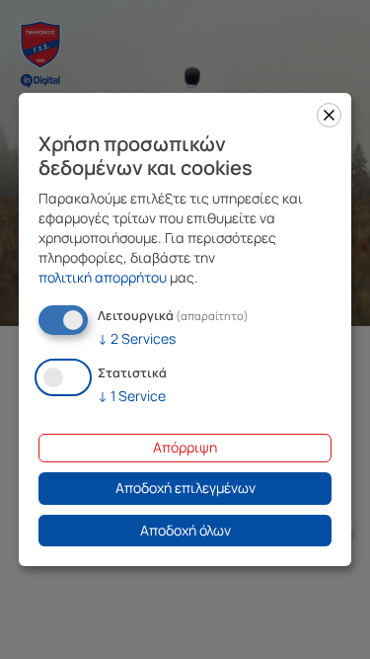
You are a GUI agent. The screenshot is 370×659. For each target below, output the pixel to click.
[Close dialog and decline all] (329, 115)
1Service (132, 395)
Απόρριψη (185, 447)
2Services (137, 338)
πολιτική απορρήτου (102, 277)
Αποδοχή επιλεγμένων (185, 487)
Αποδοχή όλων (185, 530)
